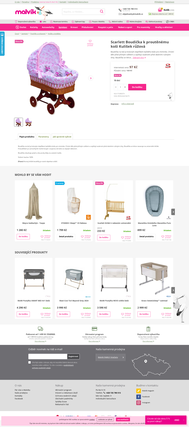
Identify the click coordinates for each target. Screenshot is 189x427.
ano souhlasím (123, 419)
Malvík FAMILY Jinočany (108, 357)
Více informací (40, 341)
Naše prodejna (21, 393)
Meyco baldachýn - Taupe (33, 223)
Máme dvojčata (136, 21)
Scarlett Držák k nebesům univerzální (114, 223)
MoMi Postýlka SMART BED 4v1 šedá (34, 300)
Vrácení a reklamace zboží (66, 393)
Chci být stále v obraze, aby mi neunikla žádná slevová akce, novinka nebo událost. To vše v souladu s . (54, 365)
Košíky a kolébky (54, 33)
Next (90, 78)
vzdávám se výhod (105, 419)
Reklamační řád (62, 404)
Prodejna (35, 2)
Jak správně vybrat (62, 136)
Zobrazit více (138, 57)
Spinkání (24, 33)
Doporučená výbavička (26, 21)
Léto (44, 21)
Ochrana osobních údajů (66, 396)
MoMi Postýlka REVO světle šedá (114, 300)
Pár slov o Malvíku (22, 390)
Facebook (19, 398)
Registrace (169, 2)
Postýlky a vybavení (38, 33)
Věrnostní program (63, 390)
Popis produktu (26, 136)
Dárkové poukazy (155, 21)
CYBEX (171, 21)
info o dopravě (127, 103)
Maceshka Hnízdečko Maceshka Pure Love (154, 224)
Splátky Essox (61, 401)
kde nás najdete (103, 396)
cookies (92, 419)
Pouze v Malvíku (98, 21)
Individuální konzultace (78, 2)
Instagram (146, 402)
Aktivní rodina (117, 21)
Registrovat (73, 356)
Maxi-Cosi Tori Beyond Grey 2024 (73, 300)
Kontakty (18, 396)
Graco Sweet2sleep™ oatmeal (154, 300)
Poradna (25, 2)
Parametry (43, 136)
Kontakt (63, 2)
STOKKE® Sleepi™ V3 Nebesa (74, 223)
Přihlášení (159, 2)
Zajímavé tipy (80, 21)
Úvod (17, 33)
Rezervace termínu (60, 21)
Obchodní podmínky (64, 398)
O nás (17, 2)
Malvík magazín (148, 390)
